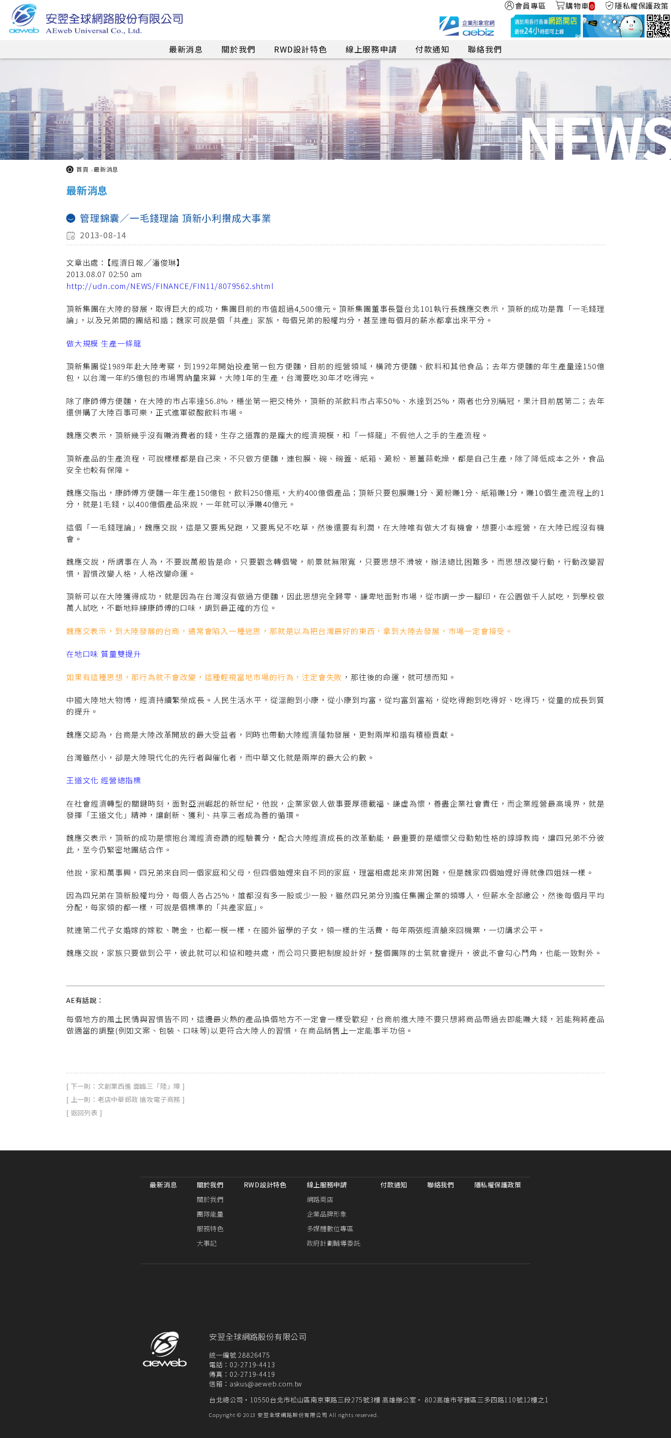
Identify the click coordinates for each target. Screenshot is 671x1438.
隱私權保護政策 (497, 1184)
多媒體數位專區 (330, 1228)
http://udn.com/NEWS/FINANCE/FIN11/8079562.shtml (170, 285)
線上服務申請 (371, 49)
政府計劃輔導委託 (334, 1243)
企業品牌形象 (327, 1213)
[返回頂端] (659, 1425)
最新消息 (186, 49)
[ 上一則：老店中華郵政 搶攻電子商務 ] (125, 1099)
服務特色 (210, 1228)
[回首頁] (96, 20)
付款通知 (432, 49)
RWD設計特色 (300, 49)
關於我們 (238, 49)
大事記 (207, 1243)
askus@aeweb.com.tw (266, 1383)
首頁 (82, 169)
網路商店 (320, 1199)
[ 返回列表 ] (84, 1112)
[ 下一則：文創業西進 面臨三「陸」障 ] (125, 1086)
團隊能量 (210, 1213)
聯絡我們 (485, 49)
